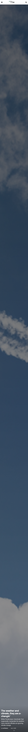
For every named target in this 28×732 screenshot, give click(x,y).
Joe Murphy (5, 728)
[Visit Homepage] (14, 2)
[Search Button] (26, 2)
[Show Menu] (2, 2)
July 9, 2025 (13, 728)
